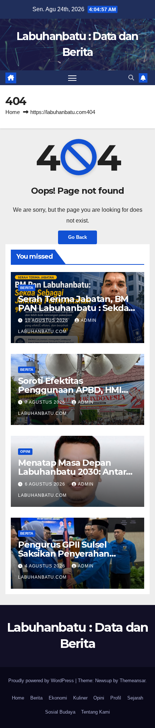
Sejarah (135, 698)
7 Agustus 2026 (46, 402)
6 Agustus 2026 (46, 484)
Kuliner (80, 698)
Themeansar (132, 680)
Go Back (77, 237)
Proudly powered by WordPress (41, 680)
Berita (26, 288)
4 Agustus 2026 (46, 566)
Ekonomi (58, 698)
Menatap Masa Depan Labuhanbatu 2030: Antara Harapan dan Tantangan (74, 471)
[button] (131, 78)
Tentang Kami (95, 712)
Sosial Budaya (60, 712)
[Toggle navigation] (72, 78)
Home (12, 112)
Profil (115, 698)
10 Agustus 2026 (47, 320)
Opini (25, 451)
